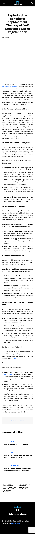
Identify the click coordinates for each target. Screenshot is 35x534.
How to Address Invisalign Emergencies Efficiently (24, 486)
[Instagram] (17, 529)
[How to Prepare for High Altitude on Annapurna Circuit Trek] (5, 451)
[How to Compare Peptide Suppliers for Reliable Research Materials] (5, 464)
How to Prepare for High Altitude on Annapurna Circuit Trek (18, 456)
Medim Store (15, 523)
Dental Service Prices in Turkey (16, 444)
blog (11, 452)
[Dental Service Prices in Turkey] (5, 440)
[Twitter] (21, 529)
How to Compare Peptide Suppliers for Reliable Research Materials (17, 469)
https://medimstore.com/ (17, 420)
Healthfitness (14, 465)
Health (12, 441)
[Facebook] (13, 529)
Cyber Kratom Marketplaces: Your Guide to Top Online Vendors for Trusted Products (9, 488)
